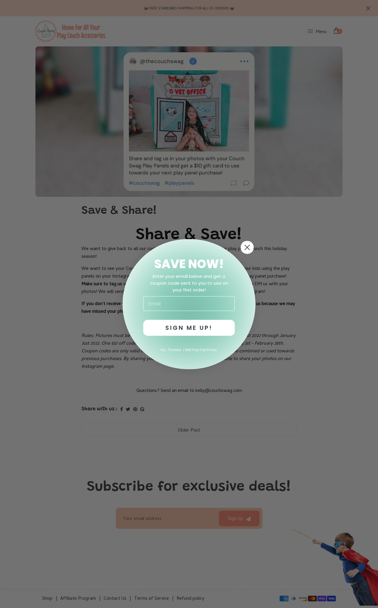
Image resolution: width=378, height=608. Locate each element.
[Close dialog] (247, 247)
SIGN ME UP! (189, 328)
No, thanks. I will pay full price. (189, 350)
